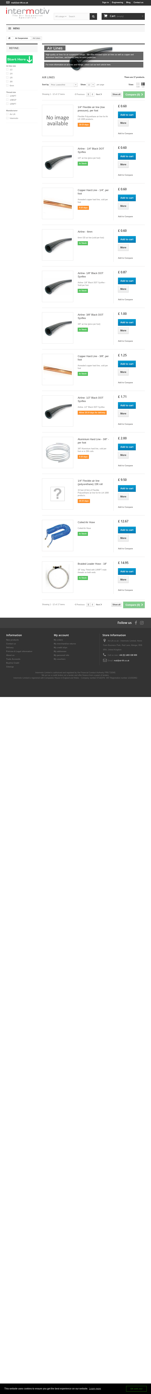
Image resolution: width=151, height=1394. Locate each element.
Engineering (117, 2)
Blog (128, 2)
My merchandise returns (65, 644)
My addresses (60, 651)
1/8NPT (13, 104)
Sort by (45, 84)
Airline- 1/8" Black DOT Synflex (90, 275)
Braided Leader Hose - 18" (92, 563)
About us (10, 655)
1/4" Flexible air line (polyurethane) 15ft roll (90, 482)
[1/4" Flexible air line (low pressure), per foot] (58, 120)
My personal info (61, 655)
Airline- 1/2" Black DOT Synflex (90, 399)
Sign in (105, 2)
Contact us (138, 2)
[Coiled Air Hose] (58, 535)
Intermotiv (14, 118)
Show (83, 84)
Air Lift (12, 114)
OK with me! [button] (136, 1388)
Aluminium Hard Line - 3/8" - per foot (93, 441)
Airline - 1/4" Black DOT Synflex (91, 150)
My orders (58, 640)
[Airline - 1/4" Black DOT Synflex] (58, 162)
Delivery (10, 647)
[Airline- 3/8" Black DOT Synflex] (58, 328)
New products (12, 640)
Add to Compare (125, 133)
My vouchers (59, 659)
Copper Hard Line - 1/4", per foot (93, 192)
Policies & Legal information (19, 651)
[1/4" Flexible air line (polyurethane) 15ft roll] (58, 494)
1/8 (11, 78)
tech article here (103, 65)
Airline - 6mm (85, 231)
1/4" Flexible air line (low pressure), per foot (91, 109)
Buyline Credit (12, 663)
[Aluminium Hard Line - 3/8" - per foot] (58, 452)
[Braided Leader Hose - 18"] (58, 577)
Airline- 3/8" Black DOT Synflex (90, 316)
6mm (12, 86)
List (143, 87)
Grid (137, 87)
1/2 (11, 70)
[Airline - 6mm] (58, 245)
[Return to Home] (9, 38)
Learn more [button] (95, 1388)
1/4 (11, 74)
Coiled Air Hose (86, 522)
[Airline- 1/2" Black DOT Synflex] (58, 411)
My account (61, 635)
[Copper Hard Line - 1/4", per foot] (58, 203)
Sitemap (10, 667)
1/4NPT (13, 96)
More (46, 69)
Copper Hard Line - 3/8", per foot (93, 358)
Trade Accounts (13, 659)
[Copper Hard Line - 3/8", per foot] (58, 369)
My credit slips (60, 647)
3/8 (11, 82)
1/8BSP (13, 100)
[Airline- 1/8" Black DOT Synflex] (58, 286)
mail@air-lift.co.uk (19, 3)
